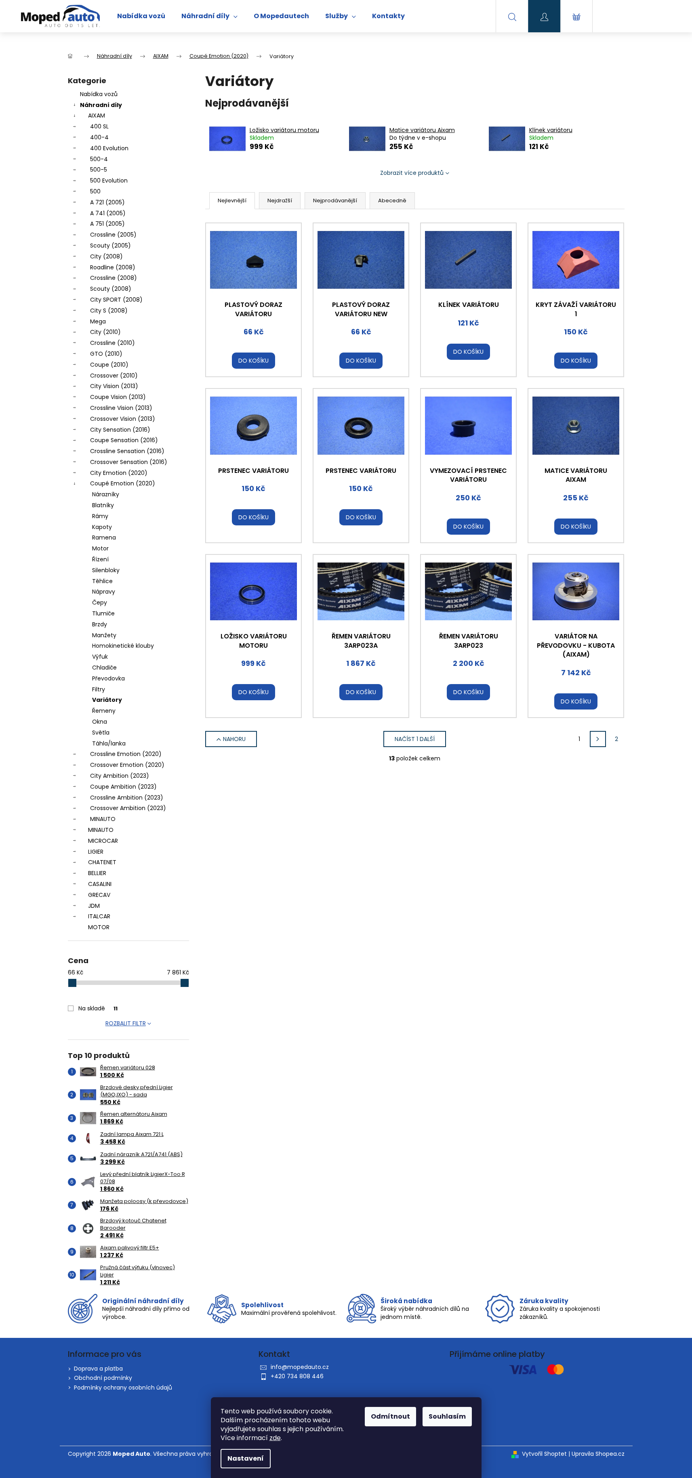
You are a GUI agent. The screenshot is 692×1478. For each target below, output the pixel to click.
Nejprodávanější (335, 200)
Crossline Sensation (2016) (127, 451)
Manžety (104, 635)
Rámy (100, 516)
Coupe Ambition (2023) (123, 787)
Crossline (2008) (113, 278)
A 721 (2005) (107, 202)
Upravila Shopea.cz (598, 1454)
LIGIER (95, 852)
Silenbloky (106, 570)
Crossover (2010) (114, 376)
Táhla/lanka (109, 743)
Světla (100, 733)
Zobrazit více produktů (412, 173)
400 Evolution (109, 148)
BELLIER (97, 873)
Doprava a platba (98, 1369)
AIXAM (96, 115)
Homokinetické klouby (123, 646)
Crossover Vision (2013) (122, 419)
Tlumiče (103, 613)
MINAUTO (103, 819)
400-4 (99, 137)
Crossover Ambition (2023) (128, 808)
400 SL (99, 126)
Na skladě (98, 1008)
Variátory (107, 700)
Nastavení (245, 1458)
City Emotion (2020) (118, 473)
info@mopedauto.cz (300, 1367)
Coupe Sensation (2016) (124, 440)
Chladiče (104, 667)
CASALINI (99, 884)
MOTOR (98, 927)
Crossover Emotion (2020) (127, 765)
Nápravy (103, 592)
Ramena (104, 537)
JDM (94, 906)
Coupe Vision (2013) (118, 397)
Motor (100, 548)
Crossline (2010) (112, 343)
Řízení (100, 559)
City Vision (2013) (114, 386)
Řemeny (104, 711)
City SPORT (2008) (116, 300)
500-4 (99, 159)
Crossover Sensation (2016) (128, 462)
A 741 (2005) (108, 213)
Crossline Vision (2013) (121, 408)
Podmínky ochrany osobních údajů (123, 1388)
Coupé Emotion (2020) (122, 483)
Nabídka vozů (99, 94)
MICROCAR (103, 841)
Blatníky (103, 505)
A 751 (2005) (107, 224)
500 (95, 191)
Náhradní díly (101, 105)
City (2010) (105, 332)
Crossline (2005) (113, 235)
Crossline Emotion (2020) (126, 754)
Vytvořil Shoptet (544, 1454)
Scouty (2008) (110, 289)
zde (275, 1437)
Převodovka (108, 678)
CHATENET (102, 862)
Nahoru (234, 739)
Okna (99, 722)
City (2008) (106, 256)
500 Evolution (109, 180)
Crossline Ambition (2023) (126, 798)
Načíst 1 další (415, 739)
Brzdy (99, 624)
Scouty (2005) (110, 245)
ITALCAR (99, 916)
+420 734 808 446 (297, 1376)
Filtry (98, 689)
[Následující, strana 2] (598, 739)
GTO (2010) (106, 354)
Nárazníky (105, 494)
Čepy (99, 602)
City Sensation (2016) (120, 430)
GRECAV (99, 895)
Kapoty (102, 527)
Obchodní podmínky (103, 1378)
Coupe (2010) (109, 365)
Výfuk (100, 657)
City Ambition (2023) (119, 776)
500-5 (98, 170)
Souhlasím (447, 1416)
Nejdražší (279, 200)
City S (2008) (109, 311)
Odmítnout (390, 1416)
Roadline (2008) (112, 267)
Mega (98, 321)
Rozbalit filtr (125, 1023)
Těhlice (102, 581)
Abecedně (392, 200)
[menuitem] (141, 16)
